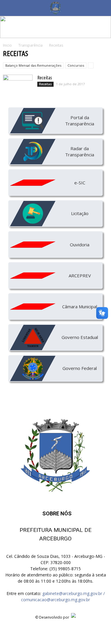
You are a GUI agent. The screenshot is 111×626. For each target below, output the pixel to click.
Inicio (7, 45)
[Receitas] (18, 85)
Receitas (44, 77)
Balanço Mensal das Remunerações (33, 65)
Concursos (75, 65)
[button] (102, 8)
